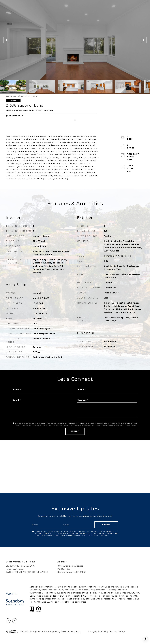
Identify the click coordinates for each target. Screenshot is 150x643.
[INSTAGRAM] (14, 620)
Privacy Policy (130, 425)
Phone (80, 390)
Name (16, 390)
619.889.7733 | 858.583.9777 (20, 566)
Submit (75, 431)
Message (82, 400)
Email (16, 400)
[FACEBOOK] (8, 620)
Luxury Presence (70, 631)
